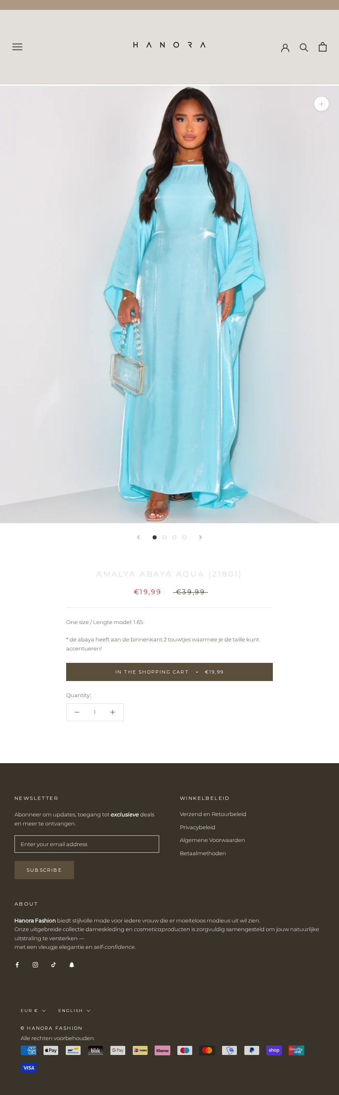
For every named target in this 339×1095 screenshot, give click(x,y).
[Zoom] (321, 103)
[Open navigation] (17, 46)
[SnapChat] (71, 964)
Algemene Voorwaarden (212, 840)
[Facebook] (17, 964)
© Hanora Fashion (52, 1028)
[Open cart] (323, 47)
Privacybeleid (197, 827)
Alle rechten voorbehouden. (58, 1038)
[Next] (200, 537)
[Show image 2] (164, 537)
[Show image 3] (174, 537)
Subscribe (44, 870)
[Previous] (138, 537)
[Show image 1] (155, 537)
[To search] (304, 47)
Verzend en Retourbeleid (213, 814)
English (70, 1010)
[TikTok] (53, 964)
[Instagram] (35, 964)
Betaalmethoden (203, 853)
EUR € (29, 1010)
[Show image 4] (184, 537)
